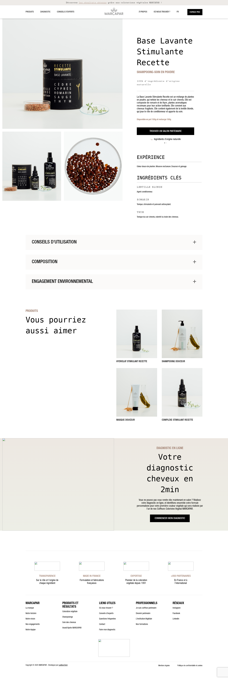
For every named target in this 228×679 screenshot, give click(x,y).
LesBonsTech (63, 665)
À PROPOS (143, 12)
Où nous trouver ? (106, 608)
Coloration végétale (69, 612)
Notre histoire (31, 613)
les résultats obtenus (93, 2)
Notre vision (30, 619)
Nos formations (142, 624)
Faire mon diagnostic (107, 630)
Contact (102, 624)
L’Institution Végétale (144, 619)
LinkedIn (176, 619)
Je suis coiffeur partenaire (146, 608)
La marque (30, 608)
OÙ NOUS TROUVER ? (162, 12)
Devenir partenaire (143, 613)
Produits (30, 12)
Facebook (176, 613)
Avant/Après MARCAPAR (71, 628)
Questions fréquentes (107, 619)
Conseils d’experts (65, 12)
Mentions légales (164, 666)
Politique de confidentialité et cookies (189, 666)
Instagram (177, 608)
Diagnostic (45, 12)
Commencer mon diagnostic (170, 518)
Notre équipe (31, 630)
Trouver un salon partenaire (166, 131)
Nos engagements (33, 624)
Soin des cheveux (69, 622)
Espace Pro (195, 12)
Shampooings (67, 617)
